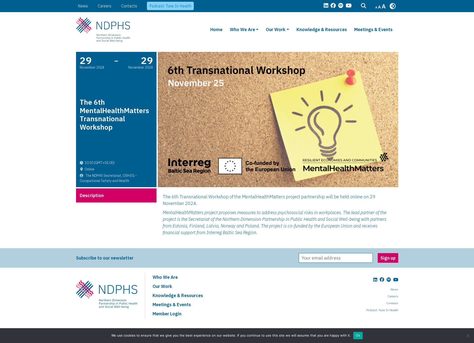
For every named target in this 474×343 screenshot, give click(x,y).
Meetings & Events (373, 29)
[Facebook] (333, 6)
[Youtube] (349, 6)
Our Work (275, 29)
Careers (104, 5)
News (83, 5)
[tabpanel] (278, 215)
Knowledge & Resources (321, 29)
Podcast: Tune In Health (170, 5)
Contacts (129, 5)
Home (216, 29)
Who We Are (242, 29)
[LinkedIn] (326, 6)
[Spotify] (340, 6)
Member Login (167, 314)
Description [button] (92, 195)
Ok (358, 335)
